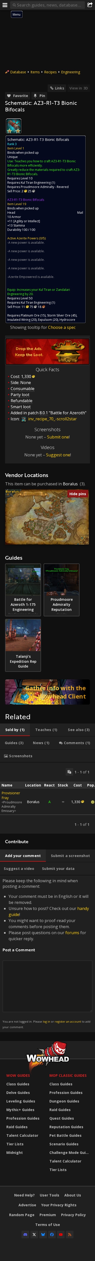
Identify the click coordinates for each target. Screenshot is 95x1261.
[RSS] (69, 1234)
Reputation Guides (66, 1126)
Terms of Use (47, 1224)
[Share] (90, 5)
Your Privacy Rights (59, 1205)
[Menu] (5, 5)
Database (18, 72)
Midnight (14, 1152)
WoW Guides (18, 1075)
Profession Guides (23, 1118)
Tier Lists (15, 1144)
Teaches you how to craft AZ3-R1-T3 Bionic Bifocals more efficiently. (41, 163)
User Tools (49, 1195)
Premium (48, 1214)
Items (35, 72)
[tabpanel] (47, 798)
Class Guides (17, 1084)
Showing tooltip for (29, 327)
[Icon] (14, 126)
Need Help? (24, 1195)
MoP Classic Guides (68, 1075)
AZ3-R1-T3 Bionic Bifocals (25, 200)
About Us (72, 1195)
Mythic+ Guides (20, 1109)
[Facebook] (52, 1234)
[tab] (15, 729)
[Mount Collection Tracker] (47, 692)
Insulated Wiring (18, 320)
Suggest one (58, 455)
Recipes (50, 72)
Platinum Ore (30, 315)
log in (46, 1021)
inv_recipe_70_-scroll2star (52, 419)
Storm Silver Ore (58, 315)
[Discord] (25, 1234)
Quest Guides (61, 1118)
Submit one (58, 437)
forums (72, 932)
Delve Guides (18, 1092)
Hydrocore (67, 320)
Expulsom (45, 320)
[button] (62, 501)
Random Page (21, 1214)
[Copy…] (69, 772)
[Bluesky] (43, 1234)
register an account (68, 1021)
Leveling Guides (20, 1101)
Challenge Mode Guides (69, 1152)
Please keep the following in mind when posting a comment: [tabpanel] (46, 953)
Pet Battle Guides (65, 1135)
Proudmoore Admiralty (37, 187)
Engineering (70, 72)
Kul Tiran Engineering (36, 182)
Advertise (27, 1205)
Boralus (70, 484)
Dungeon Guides (64, 1101)
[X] (34, 1234)
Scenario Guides (64, 1144)
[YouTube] (61, 1234)
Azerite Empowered (22, 277)
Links (59, 88)
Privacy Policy (73, 1214)
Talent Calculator (22, 1135)
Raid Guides (17, 1126)
